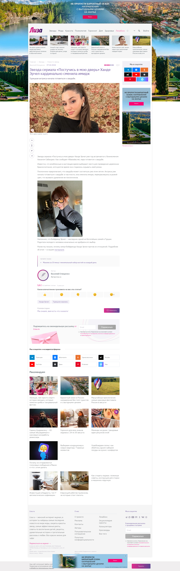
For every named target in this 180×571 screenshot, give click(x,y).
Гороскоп (92, 30)
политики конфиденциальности (106, 333)
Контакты (79, 524)
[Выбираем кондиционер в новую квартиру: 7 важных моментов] (74, 442)
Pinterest (85, 364)
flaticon (41, 553)
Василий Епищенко (37, 65)
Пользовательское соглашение (83, 532)
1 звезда (105, 65)
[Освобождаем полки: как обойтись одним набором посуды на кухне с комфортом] (105, 442)
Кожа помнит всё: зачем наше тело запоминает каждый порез (120, 49)
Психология (80, 30)
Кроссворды (104, 530)
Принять (141, 566)
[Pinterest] (130, 79)
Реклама (78, 520)
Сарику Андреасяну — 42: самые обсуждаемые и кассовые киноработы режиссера (41, 433)
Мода (60, 30)
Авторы (78, 528)
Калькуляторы (105, 526)
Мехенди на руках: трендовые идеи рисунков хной (104, 431)
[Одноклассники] (144, 70)
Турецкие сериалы (60, 302)
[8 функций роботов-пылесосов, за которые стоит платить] (74, 480)
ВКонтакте (62, 357)
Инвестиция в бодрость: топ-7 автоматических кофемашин (43, 494)
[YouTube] (136, 74)
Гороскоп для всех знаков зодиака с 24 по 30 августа (72, 431)
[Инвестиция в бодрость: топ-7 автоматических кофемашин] (44, 480)
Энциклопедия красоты (105, 521)
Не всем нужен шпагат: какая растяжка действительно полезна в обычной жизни (38, 50)
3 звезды (109, 65)
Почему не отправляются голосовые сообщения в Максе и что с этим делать (43, 465)
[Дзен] (144, 74)
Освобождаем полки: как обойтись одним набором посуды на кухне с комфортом (104, 447)
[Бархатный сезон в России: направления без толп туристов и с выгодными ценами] (100, 40)
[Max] (142, 79)
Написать (113, 310)
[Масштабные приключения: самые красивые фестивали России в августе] (141, 40)
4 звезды (111, 65)
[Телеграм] (128, 70)
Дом (101, 30)
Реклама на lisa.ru (127, 146)
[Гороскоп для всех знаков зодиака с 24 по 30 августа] (74, 418)
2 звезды (107, 65)
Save (32, 130)
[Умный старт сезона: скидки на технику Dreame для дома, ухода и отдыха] (59, 40)
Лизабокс (120, 30)
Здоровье (109, 30)
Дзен (60, 364)
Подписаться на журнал (39, 543)
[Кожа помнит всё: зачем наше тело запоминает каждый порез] (121, 40)
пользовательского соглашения (88, 333)
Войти (146, 30)
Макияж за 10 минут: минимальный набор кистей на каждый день (69, 262)
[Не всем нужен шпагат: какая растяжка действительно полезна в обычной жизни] (38, 40)
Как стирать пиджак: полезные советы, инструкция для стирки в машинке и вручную (105, 477)
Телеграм (39, 357)
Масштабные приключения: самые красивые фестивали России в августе (140, 50)
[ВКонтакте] (136, 70)
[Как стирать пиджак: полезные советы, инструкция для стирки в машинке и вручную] (105, 472)
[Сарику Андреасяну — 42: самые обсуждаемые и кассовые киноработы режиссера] (44, 418)
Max (106, 364)
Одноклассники (87, 357)
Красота (69, 30)
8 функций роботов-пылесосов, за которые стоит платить (74, 494)
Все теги (103, 533)
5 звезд (113, 65)
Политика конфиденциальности (84, 538)
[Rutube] (128, 74)
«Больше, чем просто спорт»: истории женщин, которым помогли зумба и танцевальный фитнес (79, 50)
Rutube (107, 357)
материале (59, 249)
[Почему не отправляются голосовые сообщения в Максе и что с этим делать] (44, 450)
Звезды (52, 30)
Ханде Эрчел (44, 302)
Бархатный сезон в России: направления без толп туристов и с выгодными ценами (100, 50)
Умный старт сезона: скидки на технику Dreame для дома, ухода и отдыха (58, 50)
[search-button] (139, 31)
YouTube (39, 364)
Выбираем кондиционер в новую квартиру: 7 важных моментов (72, 447)
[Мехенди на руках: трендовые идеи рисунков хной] (105, 418)
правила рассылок (86, 335)
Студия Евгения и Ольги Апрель (46, 551)
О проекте (79, 517)
